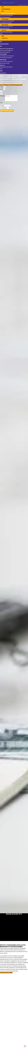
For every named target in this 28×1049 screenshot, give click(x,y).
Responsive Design (4, 28)
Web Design (5, 25)
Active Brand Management (6, 15)
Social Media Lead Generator (7, 21)
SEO (3, 7)
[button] (14, 40)
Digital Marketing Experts (6, 32)
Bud (1, 102)
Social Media (5, 19)
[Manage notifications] (25, 1046)
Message (2, 96)
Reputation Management (8, 13)
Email (1, 89)
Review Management (5, 17)
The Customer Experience (6, 26)
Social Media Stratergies (6, 22)
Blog (3, 36)
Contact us (5, 38)
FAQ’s (1, 34)
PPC (3, 11)
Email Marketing (6, 9)
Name (2, 87)
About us (4, 30)
